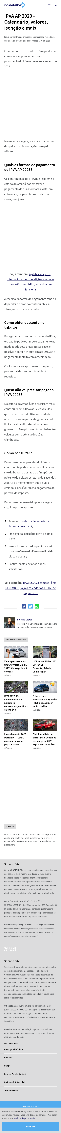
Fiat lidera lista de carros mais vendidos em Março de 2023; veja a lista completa (44, 739)
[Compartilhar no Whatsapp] (37, 606)
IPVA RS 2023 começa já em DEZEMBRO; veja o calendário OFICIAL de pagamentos (31, 588)
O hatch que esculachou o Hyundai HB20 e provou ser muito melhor (45, 701)
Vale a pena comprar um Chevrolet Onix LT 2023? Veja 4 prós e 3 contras (16, 666)
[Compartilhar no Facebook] (24, 606)
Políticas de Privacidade (15, 1082)
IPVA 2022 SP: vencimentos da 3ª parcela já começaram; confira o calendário (16, 702)
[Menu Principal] (49, 5)
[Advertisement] (30, 103)
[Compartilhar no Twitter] (30, 606)
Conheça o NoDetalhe (14, 1049)
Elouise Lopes (24, 619)
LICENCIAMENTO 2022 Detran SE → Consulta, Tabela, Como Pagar (44, 666)
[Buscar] (56, 5)
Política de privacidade (24, 1118)
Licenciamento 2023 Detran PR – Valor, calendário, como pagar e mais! (15, 739)
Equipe (7, 1065)
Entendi (30, 1126)
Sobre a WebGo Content (15, 1074)
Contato (7, 1057)
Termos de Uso (11, 1090)
